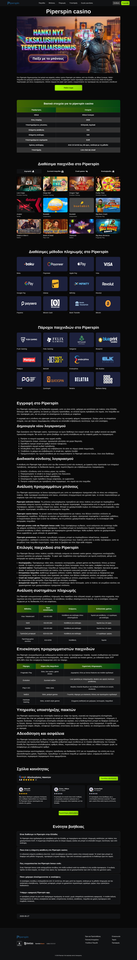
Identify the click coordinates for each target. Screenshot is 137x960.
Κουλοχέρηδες (106, 171)
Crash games (80, 171)
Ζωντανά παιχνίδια (54, 171)
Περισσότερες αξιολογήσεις (68, 813)
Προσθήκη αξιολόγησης (109, 778)
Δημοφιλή (27, 171)
